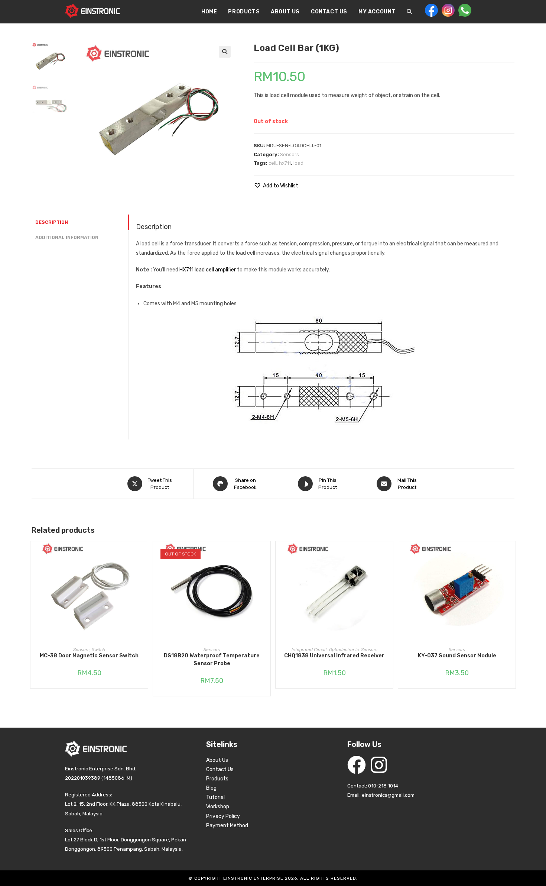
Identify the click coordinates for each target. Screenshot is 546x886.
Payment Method (227, 825)
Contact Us (220, 769)
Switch (98, 649)
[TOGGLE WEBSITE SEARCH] (409, 12)
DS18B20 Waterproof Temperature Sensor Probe (212, 660)
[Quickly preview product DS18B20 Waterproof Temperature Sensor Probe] (266, 554)
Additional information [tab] (66, 237)
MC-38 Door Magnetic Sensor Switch (89, 656)
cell (272, 163)
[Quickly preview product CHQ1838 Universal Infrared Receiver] (389, 554)
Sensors (289, 154)
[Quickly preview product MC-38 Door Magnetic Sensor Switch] (144, 554)
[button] (225, 52)
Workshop (217, 806)
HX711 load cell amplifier (207, 270)
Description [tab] (51, 222)
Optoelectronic (344, 649)
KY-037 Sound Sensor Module (457, 656)
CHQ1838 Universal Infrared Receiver (334, 656)
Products (217, 779)
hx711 (285, 163)
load (298, 163)
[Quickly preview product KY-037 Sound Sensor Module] (511, 554)
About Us (217, 760)
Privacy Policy (223, 816)
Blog (211, 788)
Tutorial (215, 797)
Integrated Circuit (309, 649)
